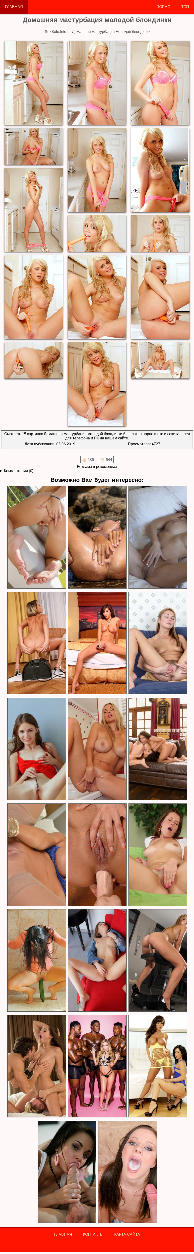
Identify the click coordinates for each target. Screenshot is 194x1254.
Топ (185, 7)
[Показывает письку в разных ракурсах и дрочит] (36, 537)
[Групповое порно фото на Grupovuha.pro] (97, 1066)
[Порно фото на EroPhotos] (36, 1066)
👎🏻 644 (106, 460)
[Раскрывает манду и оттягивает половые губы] (157, 643)
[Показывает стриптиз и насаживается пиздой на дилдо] (157, 960)
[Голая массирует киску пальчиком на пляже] (97, 537)
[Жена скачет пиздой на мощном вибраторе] (36, 643)
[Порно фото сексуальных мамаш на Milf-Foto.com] (157, 1066)
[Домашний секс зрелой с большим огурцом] (36, 960)
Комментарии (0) (18, 471)
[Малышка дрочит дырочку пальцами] (97, 960)
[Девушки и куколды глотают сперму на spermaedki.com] (127, 1172)
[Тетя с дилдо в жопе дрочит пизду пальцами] (97, 855)
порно (163, 7)
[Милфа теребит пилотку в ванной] (97, 749)
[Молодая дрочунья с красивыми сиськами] (157, 537)
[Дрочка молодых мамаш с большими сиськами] (157, 749)
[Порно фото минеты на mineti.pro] (67, 1172)
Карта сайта (127, 1234)
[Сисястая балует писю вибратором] (97, 643)
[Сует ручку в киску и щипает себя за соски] (36, 749)
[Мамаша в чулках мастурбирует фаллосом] (36, 855)
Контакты (93, 1234)
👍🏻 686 (88, 460)
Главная (14, 7)
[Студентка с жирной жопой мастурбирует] (157, 855)
